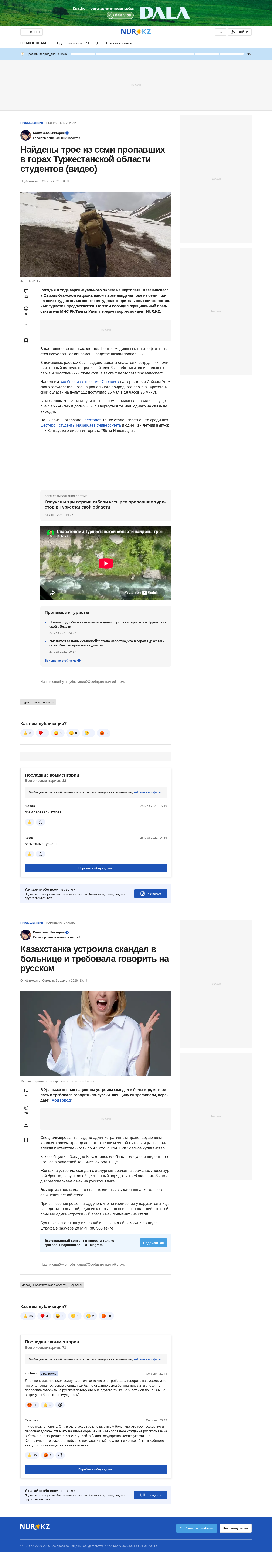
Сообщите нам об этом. (106, 682)
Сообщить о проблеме (196, 1528)
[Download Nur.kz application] (136, 13)
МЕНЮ (34, 32)
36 (31, 1316)
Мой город (61, 1100)
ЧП (88, 43)
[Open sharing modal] (26, 325)
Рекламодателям (235, 1528)
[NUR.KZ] (136, 31)
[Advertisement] (136, 84)
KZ (221, 32)
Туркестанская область (38, 702)
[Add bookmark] (26, 340)
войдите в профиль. (148, 792)
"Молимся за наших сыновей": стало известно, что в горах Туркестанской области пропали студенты (106, 643)
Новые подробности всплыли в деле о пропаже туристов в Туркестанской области (107, 624)
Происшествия (33, 43)
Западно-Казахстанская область (44, 1285)
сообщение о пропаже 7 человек (90, 382)
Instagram (154, 893)
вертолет (92, 420)
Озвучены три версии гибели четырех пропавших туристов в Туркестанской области (105, 504)
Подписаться (153, 1243)
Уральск (76, 1285)
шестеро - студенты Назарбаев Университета (80, 425)
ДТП (98, 43)
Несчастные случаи (118, 43)
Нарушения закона (69, 43)
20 (109, 1316)
